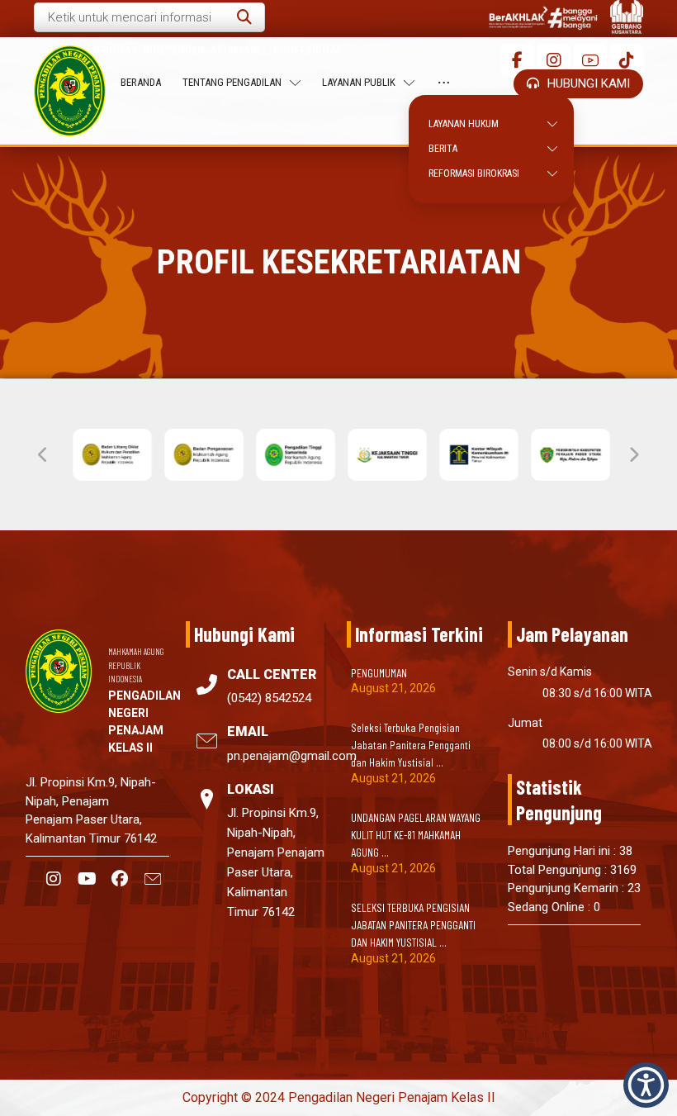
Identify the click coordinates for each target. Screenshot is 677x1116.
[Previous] (43, 455)
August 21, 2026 (393, 688)
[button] (244, 17)
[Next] (633, 455)
